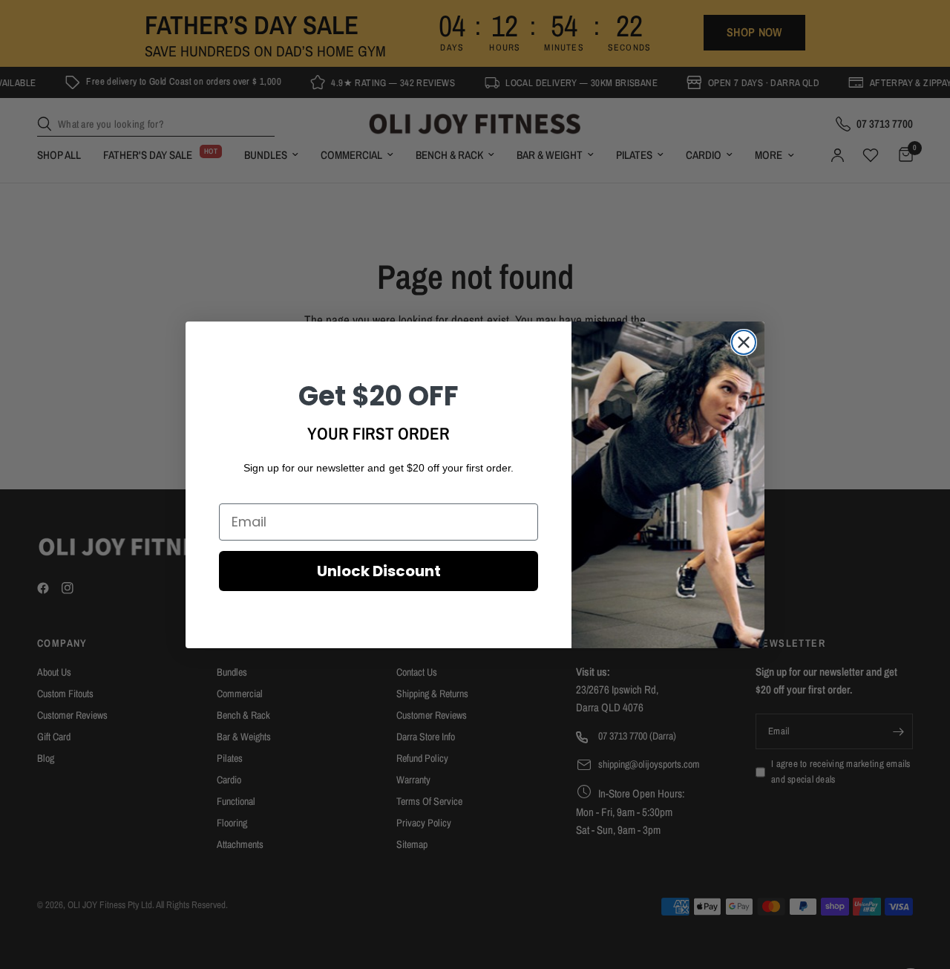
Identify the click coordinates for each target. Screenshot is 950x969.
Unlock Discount (379, 571)
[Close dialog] (744, 342)
